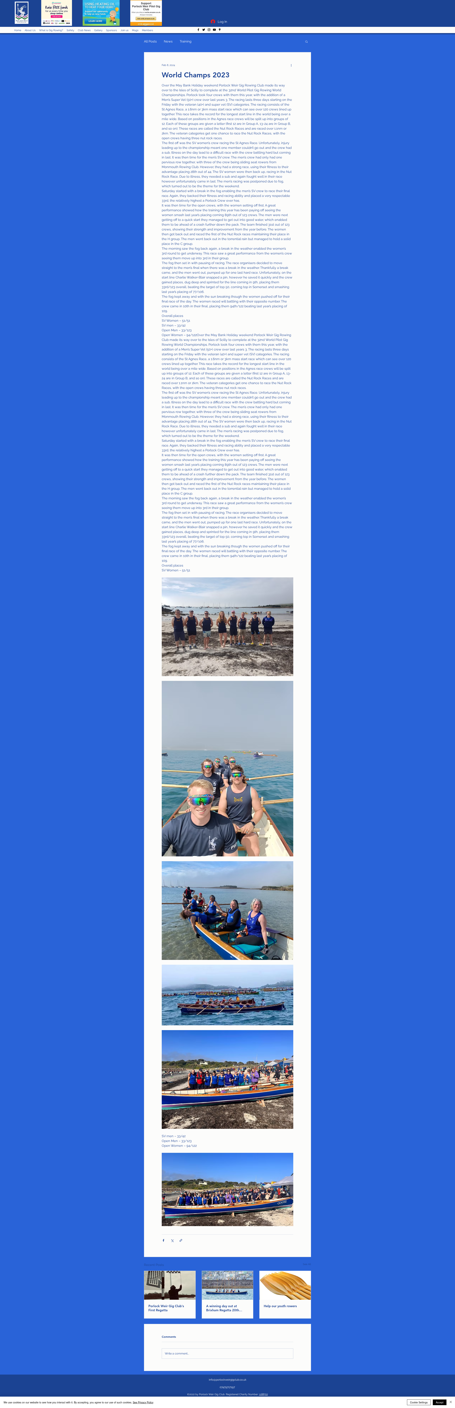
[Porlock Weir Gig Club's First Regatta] (170, 1285)
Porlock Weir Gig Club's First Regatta (166, 1308)
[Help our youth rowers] (285, 1285)
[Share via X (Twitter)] (172, 1240)
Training (185, 41)
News (168, 41)
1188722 (263, 1394)
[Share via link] (181, 1240)
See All (307, 1264)
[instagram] (209, 29)
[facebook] (198, 29)
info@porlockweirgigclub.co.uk (227, 1379)
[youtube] (214, 29)
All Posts (150, 41)
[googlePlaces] (219, 29)
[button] (306, 41)
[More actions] (291, 65)
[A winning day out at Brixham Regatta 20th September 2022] (227, 1285)
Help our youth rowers (280, 1306)
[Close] (451, 1402)
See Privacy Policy (143, 1402)
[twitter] (203, 29)
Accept (439, 1402)
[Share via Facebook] (163, 1240)
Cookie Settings (419, 1402)
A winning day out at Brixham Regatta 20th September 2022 (222, 1308)
